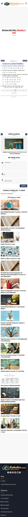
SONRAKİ (25, 60)
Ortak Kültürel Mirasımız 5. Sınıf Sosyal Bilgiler (12, 307)
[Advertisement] (14, 48)
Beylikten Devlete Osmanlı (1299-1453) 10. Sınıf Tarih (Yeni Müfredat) (15, 152)
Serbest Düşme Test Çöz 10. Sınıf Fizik (12, 371)
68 (23, 90)
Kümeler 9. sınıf (19, 31)
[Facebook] (8, 472)
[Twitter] (10, 472)
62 (7, 90)
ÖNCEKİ (3, 60)
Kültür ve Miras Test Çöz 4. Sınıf (10, 258)
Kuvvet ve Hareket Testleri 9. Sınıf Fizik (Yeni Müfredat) (12, 356)
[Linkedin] (15, 472)
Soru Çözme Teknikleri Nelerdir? (10, 385)
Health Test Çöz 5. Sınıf (8, 244)
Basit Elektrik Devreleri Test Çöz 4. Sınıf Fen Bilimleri (14, 213)
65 (15, 90)
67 (20, 90)
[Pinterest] (20, 472)
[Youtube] (17, 472)
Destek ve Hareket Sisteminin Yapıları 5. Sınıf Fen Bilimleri (13, 324)
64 (12, 90)
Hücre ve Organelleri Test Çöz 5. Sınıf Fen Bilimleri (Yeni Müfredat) (13, 291)
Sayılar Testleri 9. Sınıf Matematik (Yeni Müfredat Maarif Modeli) (13, 400)
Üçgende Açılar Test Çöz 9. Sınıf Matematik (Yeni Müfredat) (14, 340)
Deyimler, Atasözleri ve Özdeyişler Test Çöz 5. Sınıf (14, 431)
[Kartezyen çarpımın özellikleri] (14, 75)
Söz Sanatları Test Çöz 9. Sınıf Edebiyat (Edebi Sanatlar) (13, 229)
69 (25, 90)
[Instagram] (13, 472)
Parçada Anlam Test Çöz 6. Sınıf (10, 416)
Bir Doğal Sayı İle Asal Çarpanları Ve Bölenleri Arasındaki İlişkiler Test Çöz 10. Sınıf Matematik (13, 274)
